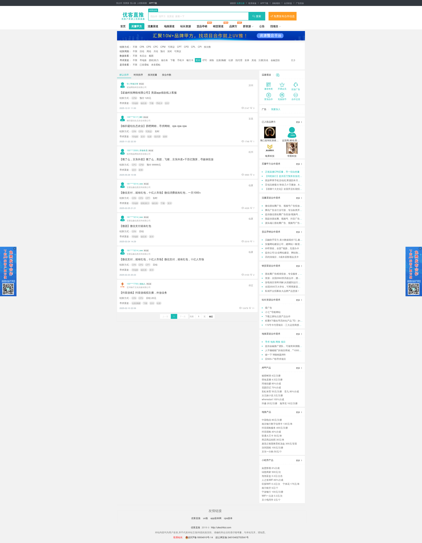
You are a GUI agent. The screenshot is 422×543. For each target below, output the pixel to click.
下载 (172, 60)
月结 (155, 51)
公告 (262, 26)
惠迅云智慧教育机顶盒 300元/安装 (279, 443)
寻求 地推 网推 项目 (275, 341)
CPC (155, 46)
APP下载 (153, 2)
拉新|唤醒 (221, 60)
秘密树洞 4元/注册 (271, 375)
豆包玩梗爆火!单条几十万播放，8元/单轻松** (288, 184)
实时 (169, 51)
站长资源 (185, 26)
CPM (163, 46)
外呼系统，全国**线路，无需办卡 (282, 248)
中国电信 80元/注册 (272, 419)
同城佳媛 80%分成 (271, 383)
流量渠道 (153, 26)
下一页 (183, 316)
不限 (135, 46)
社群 (230, 60)
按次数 (207, 46)
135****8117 (132, 117)
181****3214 (132, 183)
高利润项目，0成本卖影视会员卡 (282, 256)
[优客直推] (133, 16)
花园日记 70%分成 (271, 387)
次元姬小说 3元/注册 (272, 395)
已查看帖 (144, 64)
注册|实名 (263, 60)
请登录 (233, 3)
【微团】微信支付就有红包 (135, 226)
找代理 (238, 60)
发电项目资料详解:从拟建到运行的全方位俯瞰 (288, 282)
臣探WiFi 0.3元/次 (271, 483)
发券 (247, 60)
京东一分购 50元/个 (272, 451)
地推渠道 (169, 26)
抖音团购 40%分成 (271, 431)
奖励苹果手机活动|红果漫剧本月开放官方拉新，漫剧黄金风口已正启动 (301, 180)
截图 (151, 55)
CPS (148, 46)
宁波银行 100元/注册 (272, 491)
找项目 (274, 26)
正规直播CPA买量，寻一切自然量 (282, 171)
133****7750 (132, 283)
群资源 (247, 26)
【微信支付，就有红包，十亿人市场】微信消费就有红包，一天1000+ (160, 192)
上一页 (165, 316)
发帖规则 (276, 3)
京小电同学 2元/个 (271, 499)
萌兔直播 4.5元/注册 (272, 379)
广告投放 (300, 3)
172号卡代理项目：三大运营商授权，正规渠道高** (291, 324)
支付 (198, 60)
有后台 (143, 55)
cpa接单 (228, 518)
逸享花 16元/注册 (289, 403)
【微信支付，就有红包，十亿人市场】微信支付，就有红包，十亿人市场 (162, 259)
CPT (179, 46)
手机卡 (180, 60)
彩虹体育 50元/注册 (272, 391)
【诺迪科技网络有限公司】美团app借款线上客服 (148, 92)
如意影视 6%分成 (271, 468)
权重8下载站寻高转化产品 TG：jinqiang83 (287, 320)
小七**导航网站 (273, 312)
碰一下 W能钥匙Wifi (275, 354)
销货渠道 (218, 26)
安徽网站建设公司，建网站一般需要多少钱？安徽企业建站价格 (297, 244)
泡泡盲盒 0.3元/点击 (272, 475)
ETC (205, 60)
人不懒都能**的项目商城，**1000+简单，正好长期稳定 (293, 350)
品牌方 (233, 26)
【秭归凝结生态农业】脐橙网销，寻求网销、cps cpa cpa (153, 126)
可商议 (171, 46)
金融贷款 (275, 60)
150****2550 (132, 150)
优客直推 (196, 518)
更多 (298, 121)
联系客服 (252, 3)
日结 (142, 51)
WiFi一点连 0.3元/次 (272, 495)
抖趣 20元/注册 (269, 403)
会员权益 (288, 3)
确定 (211, 316)
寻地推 (143, 60)
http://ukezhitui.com (221, 527)
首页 (123, 26)
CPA (142, 46)
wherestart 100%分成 (273, 399)
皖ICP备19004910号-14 (201, 537)
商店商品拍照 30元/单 (273, 439)
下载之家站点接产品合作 (277, 316)
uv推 (206, 518)
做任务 (164, 60)
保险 (211, 60)
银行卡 (189, 60)
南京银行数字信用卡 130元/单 (277, 423)
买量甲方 (136, 26)
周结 (149, 51)
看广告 (268, 307)
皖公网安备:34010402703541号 (232, 537)
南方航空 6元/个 (270, 487)
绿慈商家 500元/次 (271, 472)
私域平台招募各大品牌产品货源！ (282, 290)
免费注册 (240, 3)
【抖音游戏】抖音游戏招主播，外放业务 (143, 292)
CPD (186, 46)
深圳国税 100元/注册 (272, 447)
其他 (254, 60)
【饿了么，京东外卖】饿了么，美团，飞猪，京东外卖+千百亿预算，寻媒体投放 (166, 159)
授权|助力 (154, 60)
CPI (200, 46)
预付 (162, 51)
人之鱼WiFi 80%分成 (272, 479)
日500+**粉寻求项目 (275, 358)
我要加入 (275, 109)
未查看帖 (155, 64)
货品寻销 (202, 26)
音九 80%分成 (291, 391)
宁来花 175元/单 (291, 483)
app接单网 (216, 518)
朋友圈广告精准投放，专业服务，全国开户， (288, 273)
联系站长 (178, 537)
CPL (193, 46)
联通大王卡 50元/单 (272, 435)
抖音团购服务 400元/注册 (275, 427)
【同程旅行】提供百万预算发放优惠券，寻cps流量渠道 (293, 176)
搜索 (258, 16)
